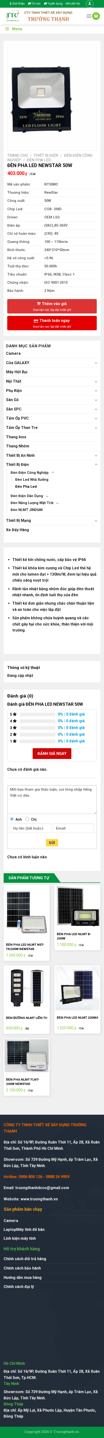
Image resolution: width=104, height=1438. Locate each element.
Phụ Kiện (14, 390)
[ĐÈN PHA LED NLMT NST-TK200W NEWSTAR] (27, 911)
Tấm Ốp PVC (17, 418)
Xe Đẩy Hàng (17, 530)
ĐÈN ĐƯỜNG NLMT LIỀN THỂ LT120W (34, 1018)
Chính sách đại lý (19, 1286)
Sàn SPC (14, 409)
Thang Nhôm (17, 446)
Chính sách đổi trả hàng (25, 1259)
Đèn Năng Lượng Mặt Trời (32, 503)
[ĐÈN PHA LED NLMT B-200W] (77, 906)
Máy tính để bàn (30, 1229)
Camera (13, 353)
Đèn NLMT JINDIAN (27, 510)
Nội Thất (13, 381)
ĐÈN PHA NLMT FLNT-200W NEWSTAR (22, 1081)
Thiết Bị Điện (46, 155)
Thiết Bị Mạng (18, 520)
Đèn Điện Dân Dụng (27, 496)
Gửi (52, 843)
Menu (17, 29)
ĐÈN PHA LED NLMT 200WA (77, 1017)
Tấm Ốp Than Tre (22, 427)
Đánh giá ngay (52, 753)
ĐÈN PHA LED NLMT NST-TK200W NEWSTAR (25, 947)
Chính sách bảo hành (22, 1268)
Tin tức (36, 3)
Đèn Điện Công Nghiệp (30, 473)
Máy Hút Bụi (16, 372)
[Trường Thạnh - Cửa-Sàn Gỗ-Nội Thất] (41, 16)
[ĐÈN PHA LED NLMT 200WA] (77, 988)
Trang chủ (17, 155)
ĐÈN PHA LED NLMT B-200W (74, 936)
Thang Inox (16, 437)
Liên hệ (74, 3)
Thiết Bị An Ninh (20, 455)
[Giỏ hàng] (96, 16)
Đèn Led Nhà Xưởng (31, 480)
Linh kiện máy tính (20, 1238)
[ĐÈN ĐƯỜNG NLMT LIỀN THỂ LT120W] (27, 988)
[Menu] (89, 16)
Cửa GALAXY (17, 363)
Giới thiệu (18, 3)
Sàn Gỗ (12, 399)
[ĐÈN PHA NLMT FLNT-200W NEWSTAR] (27, 1055)
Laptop (10, 1229)
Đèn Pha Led (39, 160)
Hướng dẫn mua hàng (23, 1277)
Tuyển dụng (55, 3)
